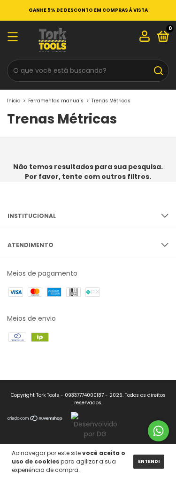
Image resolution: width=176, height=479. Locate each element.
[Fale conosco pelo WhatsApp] (158, 430)
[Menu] (14, 37)
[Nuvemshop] (35, 426)
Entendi (149, 461)
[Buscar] (158, 70)
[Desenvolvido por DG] (91, 426)
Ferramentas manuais (56, 100)
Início (13, 100)
